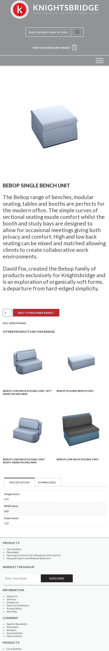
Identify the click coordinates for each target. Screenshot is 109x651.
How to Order (14, 636)
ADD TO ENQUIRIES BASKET (36, 312)
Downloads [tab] (47, 482)
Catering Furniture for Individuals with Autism (34, 555)
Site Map (12, 611)
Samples (11, 629)
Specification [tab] (19, 482)
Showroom (13, 626)
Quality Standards (17, 623)
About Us (12, 596)
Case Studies (14, 549)
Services (11, 599)
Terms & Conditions (18, 605)
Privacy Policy (14, 608)
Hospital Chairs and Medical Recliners (29, 558)
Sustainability (15, 633)
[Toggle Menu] (100, 60)
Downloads (13, 552)
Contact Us (13, 602)
